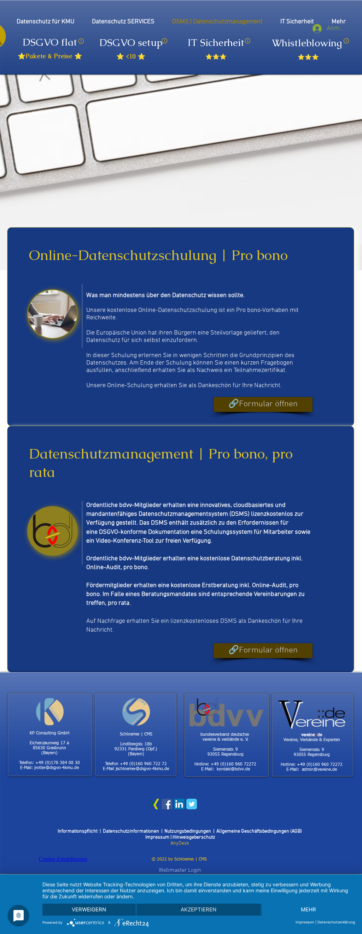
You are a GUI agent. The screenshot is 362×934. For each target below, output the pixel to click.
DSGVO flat (50, 42)
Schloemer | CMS (190, 859)
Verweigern (89, 909)
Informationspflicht (79, 831)
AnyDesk (179, 843)
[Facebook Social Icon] (167, 804)
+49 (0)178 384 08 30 (57, 763)
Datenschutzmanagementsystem (184, 514)
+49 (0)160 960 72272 (233, 764)
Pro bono (248, 310)
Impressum (157, 837)
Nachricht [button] (267, 385)
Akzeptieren (198, 909)
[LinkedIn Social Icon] (179, 804)
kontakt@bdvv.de (233, 769)
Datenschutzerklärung (336, 922)
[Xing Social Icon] (154, 804)
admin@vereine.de (319, 770)
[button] (263, 404)
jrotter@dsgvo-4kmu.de (56, 768)
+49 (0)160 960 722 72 (143, 764)
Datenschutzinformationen (132, 831)
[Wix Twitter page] (191, 804)
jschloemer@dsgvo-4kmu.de (142, 769)
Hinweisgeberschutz (194, 837)
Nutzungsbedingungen (187, 831)
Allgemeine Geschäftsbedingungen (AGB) (259, 831)
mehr (308, 909)
